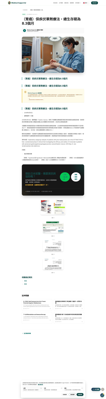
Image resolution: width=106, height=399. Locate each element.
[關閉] (102, 389)
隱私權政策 (40, 384)
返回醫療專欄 (27, 333)
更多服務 (77, 2)
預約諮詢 (95, 2)
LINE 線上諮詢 (65, 177)
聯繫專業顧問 (76, 177)
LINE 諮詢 (97, 389)
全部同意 (80, 394)
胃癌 (25, 281)
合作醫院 (61, 2)
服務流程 (66, 2)
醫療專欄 (25, 10)
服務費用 (72, 2)
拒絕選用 (65, 394)
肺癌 (25, 284)
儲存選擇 (72, 394)
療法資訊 (55, 2)
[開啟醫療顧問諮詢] (102, 395)
